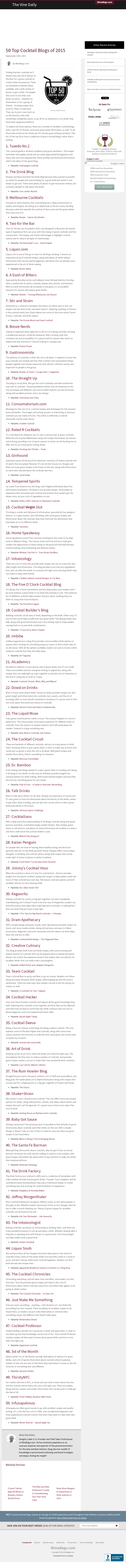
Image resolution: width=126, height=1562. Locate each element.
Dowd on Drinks (24, 687)
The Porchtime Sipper (29, 604)
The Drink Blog (21, 171)
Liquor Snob (21, 1248)
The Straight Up (24, 378)
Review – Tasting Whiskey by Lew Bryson (38, 294)
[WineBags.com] (103, 3)
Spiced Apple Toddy (28, 1016)
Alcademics (20, 661)
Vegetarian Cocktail (28, 1345)
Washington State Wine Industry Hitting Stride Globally (102, 53)
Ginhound (19, 455)
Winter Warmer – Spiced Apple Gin (34, 1422)
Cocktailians (21, 816)
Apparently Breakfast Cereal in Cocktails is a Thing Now (44, 1267)
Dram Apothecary (25, 919)
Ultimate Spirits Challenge (31, 810)
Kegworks (19, 893)
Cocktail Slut (26, 507)
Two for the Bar (22, 223)
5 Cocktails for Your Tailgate (32, 990)
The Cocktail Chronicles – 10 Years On (36, 1293)
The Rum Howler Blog (29, 1071)
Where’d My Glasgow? (29, 836)
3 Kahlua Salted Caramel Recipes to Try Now (39, 578)
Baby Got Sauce (24, 1119)
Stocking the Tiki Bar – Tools (32, 449)
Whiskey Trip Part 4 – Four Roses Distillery (38, 552)
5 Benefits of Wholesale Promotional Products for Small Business (103, 81)
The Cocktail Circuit (27, 739)
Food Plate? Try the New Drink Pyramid (37, 861)
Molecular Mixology (28, 1164)
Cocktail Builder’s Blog (29, 610)
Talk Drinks (20, 790)
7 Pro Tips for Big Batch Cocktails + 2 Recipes (40, 913)
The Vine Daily (24, 4)
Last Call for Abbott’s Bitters (32, 1064)
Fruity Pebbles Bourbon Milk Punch (35, 1396)
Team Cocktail (23, 971)
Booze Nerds (19, 326)
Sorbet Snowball (26, 1242)
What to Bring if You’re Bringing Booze (37, 1138)
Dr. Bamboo (21, 765)
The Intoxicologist (26, 1222)
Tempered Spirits (25, 481)
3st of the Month (24, 1351)
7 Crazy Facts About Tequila (32, 629)
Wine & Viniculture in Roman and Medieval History (103, 89)
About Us (37, 1543)
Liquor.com (18, 249)
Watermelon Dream (28, 1319)
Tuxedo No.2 (19, 146)
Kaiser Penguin (23, 842)
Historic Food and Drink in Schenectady (37, 707)
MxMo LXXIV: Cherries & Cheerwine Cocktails (39, 500)
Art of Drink (20, 1048)
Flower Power (25, 346)
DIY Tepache (25, 655)
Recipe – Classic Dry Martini (31, 217)
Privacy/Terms (72, 1543)
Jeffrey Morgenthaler (28, 1196)
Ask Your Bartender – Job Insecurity (35, 1216)
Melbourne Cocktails (26, 197)
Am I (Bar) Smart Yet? (29, 887)
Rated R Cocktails (25, 429)
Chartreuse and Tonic (29, 397)
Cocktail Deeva (23, 1022)
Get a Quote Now (104, 187)
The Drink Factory (26, 1171)
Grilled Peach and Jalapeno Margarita (36, 965)
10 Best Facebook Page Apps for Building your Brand (102, 71)
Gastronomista (21, 352)
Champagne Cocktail (28, 165)
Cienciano (23, 526)
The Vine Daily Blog (86, 1543)
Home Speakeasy (25, 532)
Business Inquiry (48, 1543)
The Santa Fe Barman (29, 1145)
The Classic (24, 1087)
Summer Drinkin (26, 1371)
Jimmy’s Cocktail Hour (29, 868)
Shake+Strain (22, 1093)
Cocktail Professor (26, 1325)
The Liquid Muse (24, 713)
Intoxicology (21, 558)
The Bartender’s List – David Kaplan (35, 243)
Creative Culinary (25, 945)
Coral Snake (24, 475)
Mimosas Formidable (29, 758)
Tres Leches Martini (28, 191)
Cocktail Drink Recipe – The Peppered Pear (38, 939)
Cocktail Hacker (24, 997)
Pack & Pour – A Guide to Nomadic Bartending (40, 784)
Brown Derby (25, 268)
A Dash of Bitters (23, 275)
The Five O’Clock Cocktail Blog (36, 584)
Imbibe (17, 636)
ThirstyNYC (20, 1377)
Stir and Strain (21, 300)
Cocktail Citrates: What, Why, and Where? (38, 681)
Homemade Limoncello (30, 1042)
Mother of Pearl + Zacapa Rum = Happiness (39, 372)
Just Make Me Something (32, 1299)
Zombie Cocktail (26, 423)
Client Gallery (99, 1543)
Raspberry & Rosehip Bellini (31, 1190)
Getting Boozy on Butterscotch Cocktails (38, 1113)
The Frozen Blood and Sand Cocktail (36, 320)
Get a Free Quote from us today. (72, 1517)
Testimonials (60, 1543)
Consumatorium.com (29, 403)
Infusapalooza (23, 1403)
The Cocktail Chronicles (30, 1274)
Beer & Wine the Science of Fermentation (100, 62)
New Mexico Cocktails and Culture (34, 732)
